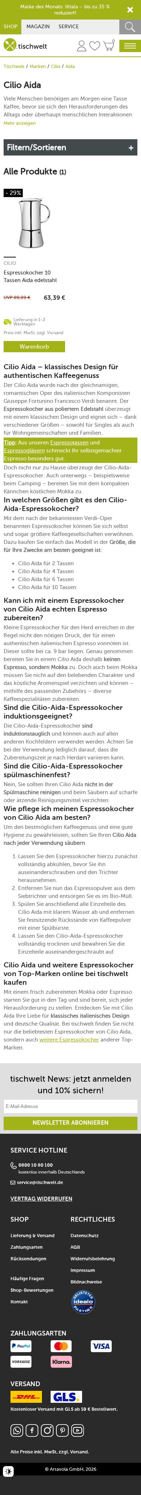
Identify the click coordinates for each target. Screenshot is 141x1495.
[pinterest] (62, 1434)
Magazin (38, 27)
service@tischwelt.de (40, 1182)
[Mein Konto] (81, 47)
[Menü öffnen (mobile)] (130, 46)
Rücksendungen (28, 1259)
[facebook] (32, 1434)
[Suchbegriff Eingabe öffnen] (130, 27)
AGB (75, 1247)
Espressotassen (69, 442)
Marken (38, 66)
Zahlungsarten (26, 1247)
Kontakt (19, 1302)
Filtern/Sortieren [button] (36, 147)
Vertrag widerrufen (41, 1199)
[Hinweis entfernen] (130, 10)
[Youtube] (77, 1434)
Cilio (55, 66)
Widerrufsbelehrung (92, 1259)
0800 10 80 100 (35, 1165)
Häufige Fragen (27, 1279)
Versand (79, 1452)
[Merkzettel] (94, 47)
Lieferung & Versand (32, 1236)
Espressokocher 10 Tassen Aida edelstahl (30, 276)
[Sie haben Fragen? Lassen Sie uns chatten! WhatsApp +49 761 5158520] (16, 1434)
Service (69, 27)
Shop (11, 27)
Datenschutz (84, 1236)
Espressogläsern (24, 450)
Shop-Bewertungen (32, 1290)
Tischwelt (14, 66)
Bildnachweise (86, 1282)
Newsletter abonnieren (70, 1123)
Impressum (82, 1270)
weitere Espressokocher (69, 1039)
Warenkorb (34, 346)
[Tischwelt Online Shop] (25, 44)
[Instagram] (47, 1434)
